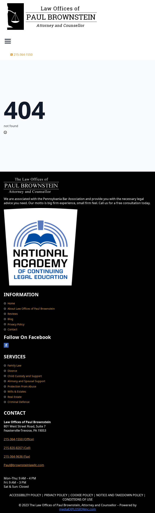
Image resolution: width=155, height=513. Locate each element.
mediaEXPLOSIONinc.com (77, 509)
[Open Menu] (8, 41)
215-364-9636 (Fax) (17, 456)
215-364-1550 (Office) (19, 439)
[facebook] (6, 345)
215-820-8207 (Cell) (17, 448)
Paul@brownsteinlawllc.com (24, 465)
